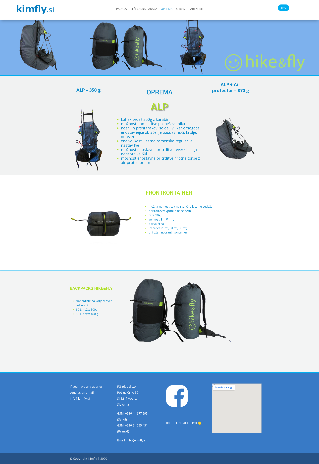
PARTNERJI (196, 9)
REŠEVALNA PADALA (143, 9)
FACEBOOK (189, 423)
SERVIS (180, 9)
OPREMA (166, 9)
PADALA (121, 9)
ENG (283, 7)
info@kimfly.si (136, 440)
